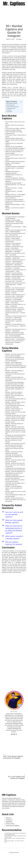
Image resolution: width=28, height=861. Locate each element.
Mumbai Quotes (10, 105)
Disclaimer (9, 822)
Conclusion (9, 111)
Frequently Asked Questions (11, 109)
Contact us (9, 820)
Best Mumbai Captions (12, 103)
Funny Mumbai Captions (12, 106)
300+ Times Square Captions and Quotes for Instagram (13, 757)
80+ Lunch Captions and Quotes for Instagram (16, 777)
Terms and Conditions (12, 825)
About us (8, 818)
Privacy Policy (10, 823)
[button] (14, 514)
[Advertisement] (15, 21)
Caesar (20, 39)
